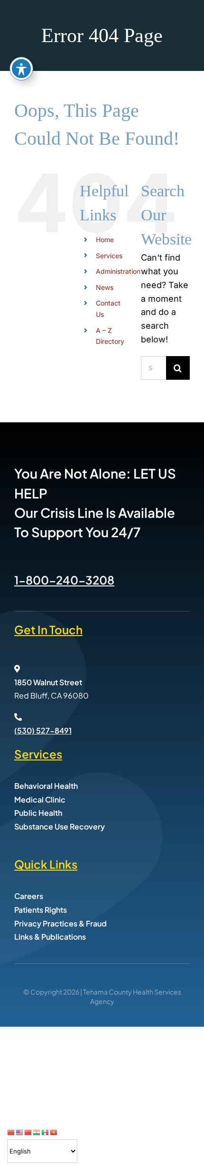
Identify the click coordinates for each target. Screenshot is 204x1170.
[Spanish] (45, 1132)
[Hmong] (28, 1132)
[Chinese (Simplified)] (11, 1132)
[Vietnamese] (54, 1132)
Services (109, 256)
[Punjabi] (37, 1132)
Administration (118, 271)
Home (105, 240)
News (104, 287)
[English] (20, 1132)
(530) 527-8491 (43, 730)
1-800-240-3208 (64, 580)
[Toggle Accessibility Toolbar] (21, 68)
